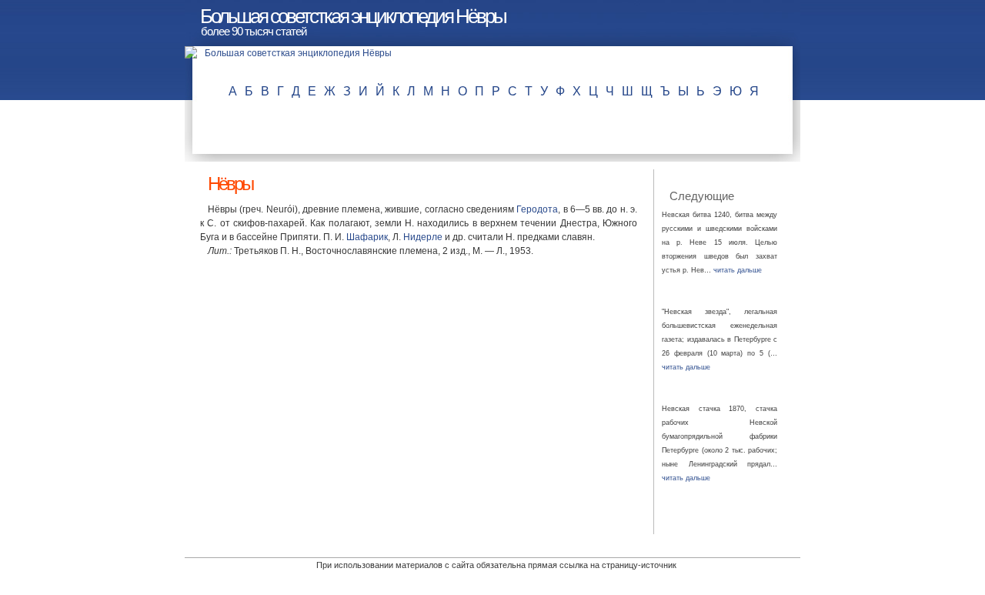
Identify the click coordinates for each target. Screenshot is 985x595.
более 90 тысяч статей (253, 31)
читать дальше (737, 270)
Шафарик (367, 237)
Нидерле (422, 237)
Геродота (537, 209)
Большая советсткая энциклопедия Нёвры (353, 16)
